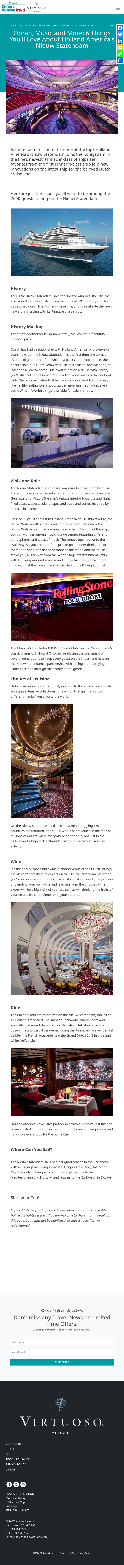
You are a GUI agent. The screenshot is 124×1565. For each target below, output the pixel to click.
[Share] (120, 60)
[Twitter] (120, 34)
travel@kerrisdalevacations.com (28, 1537)
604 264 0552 (18, 1529)
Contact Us (13, 1444)
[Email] (120, 47)
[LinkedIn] (120, 41)
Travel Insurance (18, 1459)
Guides (10, 1454)
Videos (10, 1469)
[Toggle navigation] (118, 8)
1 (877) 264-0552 (18, 1533)
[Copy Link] (120, 53)
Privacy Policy (83, 1329)
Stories (11, 1449)
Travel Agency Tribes (81, 1553)
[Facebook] (120, 28)
